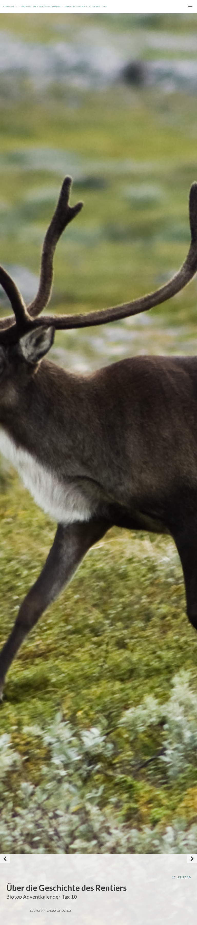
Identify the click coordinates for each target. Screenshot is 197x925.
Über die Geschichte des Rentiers (86, 6)
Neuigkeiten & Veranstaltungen (41, 6)
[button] (190, 6)
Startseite (10, 6)
